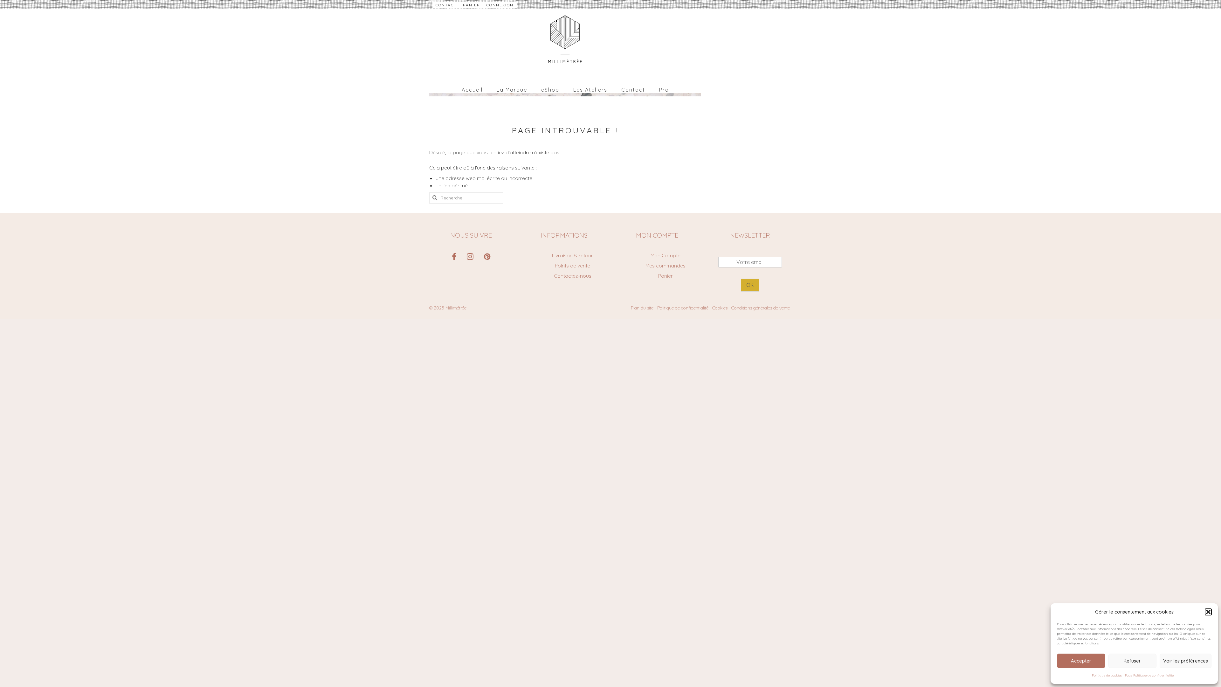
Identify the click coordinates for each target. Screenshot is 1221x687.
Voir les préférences (1185, 661)
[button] (1208, 612)
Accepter (1081, 661)
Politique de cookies (1107, 675)
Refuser (1132, 661)
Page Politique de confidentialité (1149, 675)
